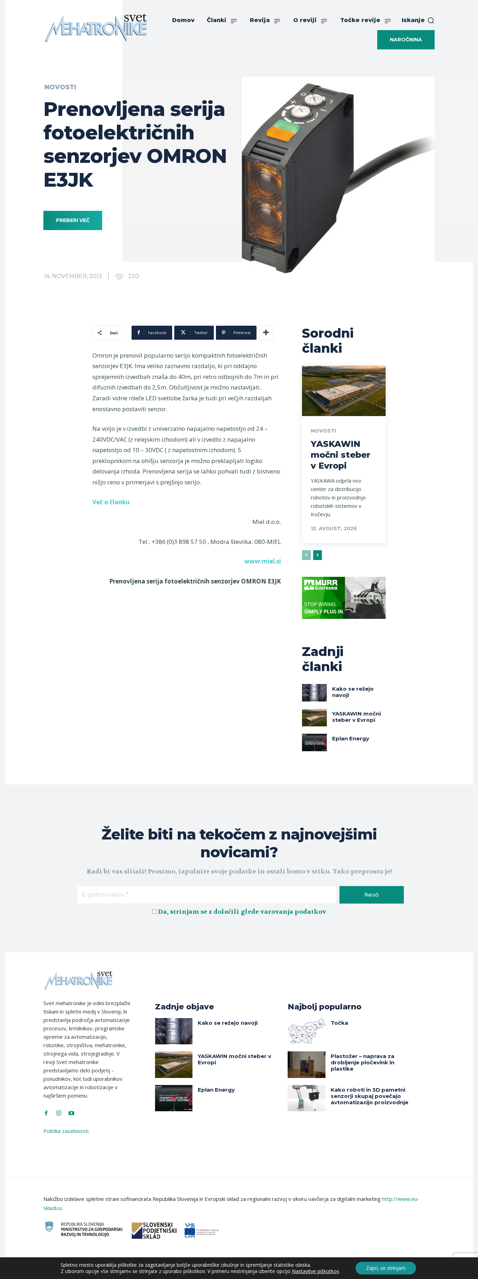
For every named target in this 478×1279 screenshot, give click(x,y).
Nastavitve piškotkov (315, 1271)
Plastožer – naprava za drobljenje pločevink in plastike (362, 1062)
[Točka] (306, 1031)
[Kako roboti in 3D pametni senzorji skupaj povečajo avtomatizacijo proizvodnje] (306, 1098)
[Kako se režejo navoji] (314, 692)
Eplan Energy (350, 738)
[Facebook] (46, 1113)
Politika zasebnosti (66, 1130)
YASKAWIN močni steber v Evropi (340, 455)
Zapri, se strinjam (386, 1268)
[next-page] (317, 555)
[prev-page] (306, 555)
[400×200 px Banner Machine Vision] (344, 624)
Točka (339, 1022)
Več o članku (110, 502)
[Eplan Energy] (314, 742)
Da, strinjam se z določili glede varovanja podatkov (242, 912)
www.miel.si (262, 561)
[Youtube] (71, 1113)
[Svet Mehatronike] (95, 27)
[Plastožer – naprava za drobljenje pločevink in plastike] (306, 1064)
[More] (266, 333)
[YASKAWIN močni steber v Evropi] (344, 391)
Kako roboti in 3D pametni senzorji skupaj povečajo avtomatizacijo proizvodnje (369, 1096)
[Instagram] (59, 1113)
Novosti (60, 87)
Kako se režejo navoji (353, 691)
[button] (418, 20)
